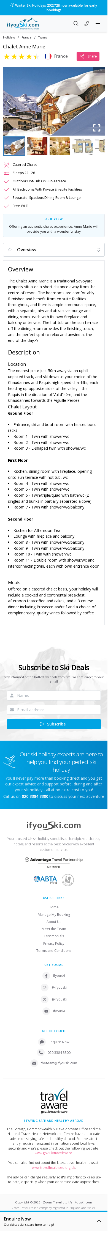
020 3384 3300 (59, 1052)
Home (54, 907)
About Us (54, 921)
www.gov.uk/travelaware (53, 1153)
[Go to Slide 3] (60, 146)
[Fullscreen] (97, 128)
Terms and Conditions (53, 950)
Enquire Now (59, 1042)
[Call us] (86, 24)
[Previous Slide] (9, 101)
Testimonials (54, 936)
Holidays (9, 37)
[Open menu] (98, 24)
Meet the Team (54, 929)
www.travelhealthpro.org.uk (53, 1167)
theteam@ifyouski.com (59, 1063)
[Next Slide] (99, 101)
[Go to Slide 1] (14, 146)
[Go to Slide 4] (83, 146)
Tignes (42, 37)
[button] (54, 101)
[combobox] (54, 250)
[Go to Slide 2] (37, 146)
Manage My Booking (54, 914)
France (26, 37)
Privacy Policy (53, 943)
